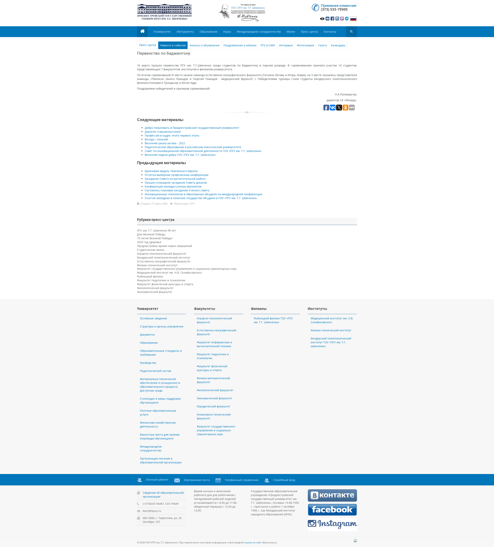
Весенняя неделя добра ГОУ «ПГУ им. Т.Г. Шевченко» (180, 155)
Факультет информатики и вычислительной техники (214, 344)
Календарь (338, 45)
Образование (208, 31)
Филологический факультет (155, 288)
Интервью (286, 45)
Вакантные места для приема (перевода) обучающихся (159, 436)
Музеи (291, 31)
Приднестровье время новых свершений (164, 246)
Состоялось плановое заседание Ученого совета (177, 190)
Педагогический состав (155, 371)
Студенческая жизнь (150, 250)
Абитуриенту (185, 31)
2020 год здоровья (149, 242)
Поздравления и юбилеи (239, 45)
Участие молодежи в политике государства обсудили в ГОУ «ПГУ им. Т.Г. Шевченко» (201, 198)
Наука (227, 31)
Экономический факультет (154, 292)
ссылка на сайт (252, 542)
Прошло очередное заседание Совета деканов (176, 182)
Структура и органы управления (161, 326)
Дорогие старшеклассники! (163, 131)
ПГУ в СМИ (268, 45)
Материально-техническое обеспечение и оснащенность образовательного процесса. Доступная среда (160, 384)
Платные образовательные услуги (158, 412)
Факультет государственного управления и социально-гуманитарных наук (187, 269)
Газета (322, 45)
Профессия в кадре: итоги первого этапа (172, 135)
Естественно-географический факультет (164, 261)
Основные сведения (153, 318)
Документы (147, 334)
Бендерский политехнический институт (163, 257)
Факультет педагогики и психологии (161, 280)
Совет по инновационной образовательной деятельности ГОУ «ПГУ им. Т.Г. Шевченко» (203, 151)
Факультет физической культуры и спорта (165, 284)
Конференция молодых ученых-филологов (173, 186)
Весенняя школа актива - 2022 (165, 143)
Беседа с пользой (156, 139)
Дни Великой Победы (151, 234)
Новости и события (173, 45)
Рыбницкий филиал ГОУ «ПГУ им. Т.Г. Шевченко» (273, 320)
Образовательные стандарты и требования (161, 352)
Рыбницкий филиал (150, 276)
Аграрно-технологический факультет (161, 253)
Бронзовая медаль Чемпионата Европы (171, 171)
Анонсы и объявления (204, 45)
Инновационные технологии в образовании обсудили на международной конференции (203, 194)
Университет (162, 31)
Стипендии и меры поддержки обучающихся (160, 400)
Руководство (148, 363)
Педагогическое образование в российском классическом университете (193, 147)
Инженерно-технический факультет (214, 416)
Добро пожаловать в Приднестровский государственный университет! (192, 128)
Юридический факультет (213, 406)
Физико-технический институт (157, 265)
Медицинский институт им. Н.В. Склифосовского (169, 272)
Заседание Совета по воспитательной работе (175, 179)
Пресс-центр (309, 31)
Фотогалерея (305, 45)
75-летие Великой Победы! (155, 238)
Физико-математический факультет (213, 380)
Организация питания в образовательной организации (161, 460)
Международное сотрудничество (259, 31)
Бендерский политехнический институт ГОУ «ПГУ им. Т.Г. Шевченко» (331, 342)
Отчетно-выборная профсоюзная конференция (176, 175)
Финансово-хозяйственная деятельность (158, 424)
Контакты (330, 31)
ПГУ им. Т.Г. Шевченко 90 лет (156, 230)
